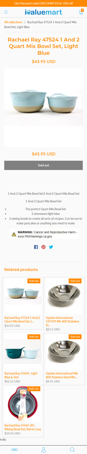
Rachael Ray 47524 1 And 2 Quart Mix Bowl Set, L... (22, 319)
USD (14, 449)
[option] (43, 107)
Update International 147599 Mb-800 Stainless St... (62, 321)
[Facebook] (36, 247)
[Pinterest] (43, 247)
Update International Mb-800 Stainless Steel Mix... (62, 375)
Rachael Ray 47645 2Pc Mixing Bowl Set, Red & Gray (22, 427)
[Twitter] (51, 247)
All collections (13, 22)
